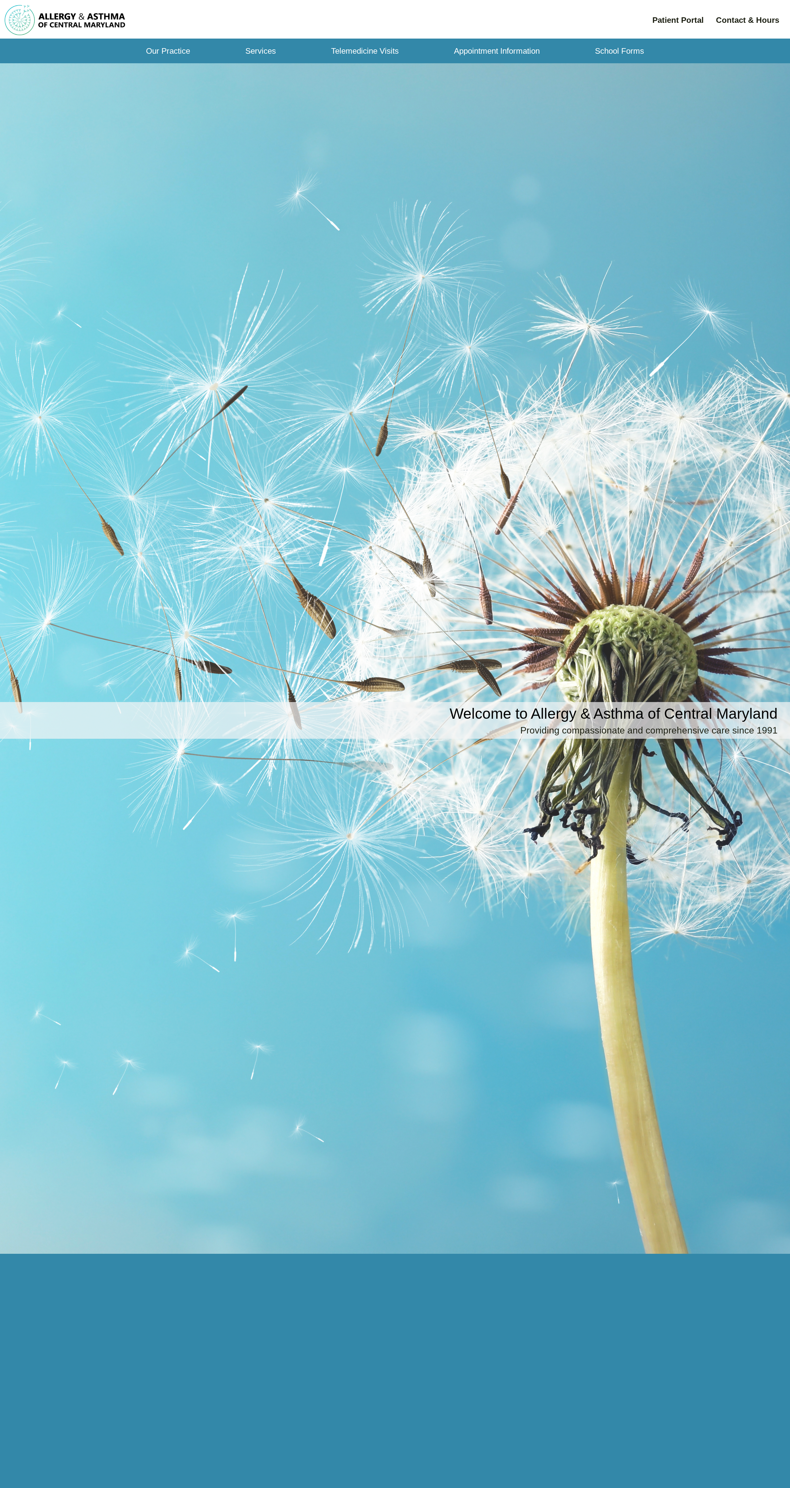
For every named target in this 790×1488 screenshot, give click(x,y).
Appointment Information (497, 51)
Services (260, 51)
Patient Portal (678, 20)
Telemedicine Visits (365, 51)
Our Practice (168, 51)
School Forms (619, 51)
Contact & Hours (747, 20)
